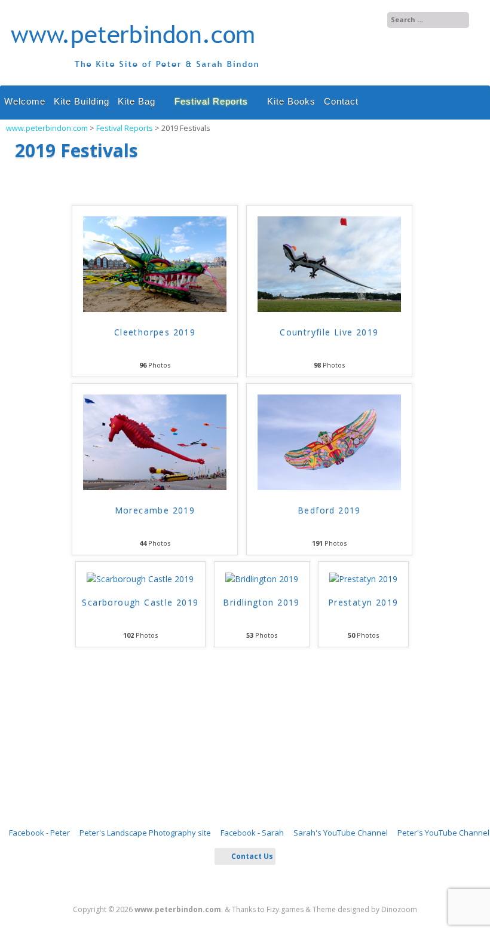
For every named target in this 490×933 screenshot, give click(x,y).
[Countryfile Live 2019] (329, 309)
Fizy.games (285, 909)
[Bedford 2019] (329, 487)
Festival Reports (211, 101)
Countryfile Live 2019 (329, 332)
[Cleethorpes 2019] (154, 309)
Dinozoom (399, 909)
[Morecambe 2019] (154, 487)
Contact (341, 101)
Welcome (24, 101)
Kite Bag (136, 101)
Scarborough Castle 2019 (140, 602)
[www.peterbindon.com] (135, 73)
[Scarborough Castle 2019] (140, 579)
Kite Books (291, 101)
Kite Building (81, 101)
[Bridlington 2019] (261, 579)
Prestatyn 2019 (363, 602)
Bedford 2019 (329, 510)
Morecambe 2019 (155, 510)
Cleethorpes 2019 (154, 332)
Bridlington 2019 (261, 602)
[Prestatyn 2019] (363, 579)
